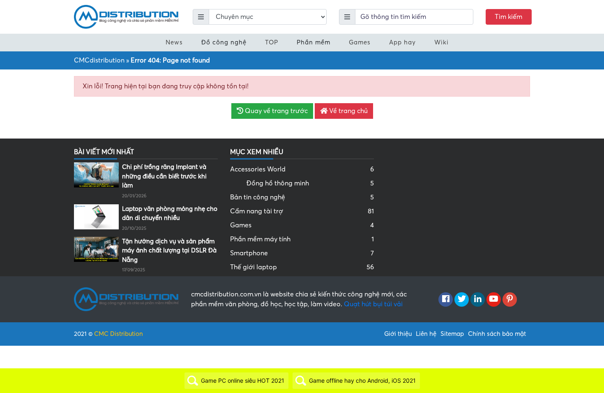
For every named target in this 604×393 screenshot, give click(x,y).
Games (360, 42)
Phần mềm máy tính (302, 239)
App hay (402, 42)
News (174, 42)
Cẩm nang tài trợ (302, 211)
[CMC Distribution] (126, 16)
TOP (271, 42)
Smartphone (302, 253)
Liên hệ (426, 334)
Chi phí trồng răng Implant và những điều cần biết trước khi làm (164, 176)
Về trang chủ (347, 111)
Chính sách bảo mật (497, 334)
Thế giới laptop (302, 267)
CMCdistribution (99, 60)
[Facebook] (445, 299)
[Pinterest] (510, 299)
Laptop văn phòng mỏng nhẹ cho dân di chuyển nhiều (169, 214)
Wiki (441, 42)
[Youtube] (493, 299)
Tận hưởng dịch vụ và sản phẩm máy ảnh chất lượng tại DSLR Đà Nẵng (169, 250)
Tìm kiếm (508, 17)
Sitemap (452, 334)
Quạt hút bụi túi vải (373, 304)
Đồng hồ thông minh (310, 183)
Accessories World (302, 169)
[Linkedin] (477, 299)
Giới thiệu (398, 334)
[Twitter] (461, 299)
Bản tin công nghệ (302, 197)
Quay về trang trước (275, 111)
